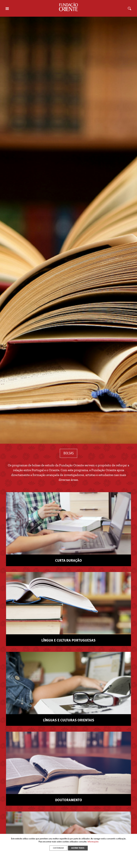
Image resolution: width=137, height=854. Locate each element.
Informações (93, 842)
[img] (68, 230)
